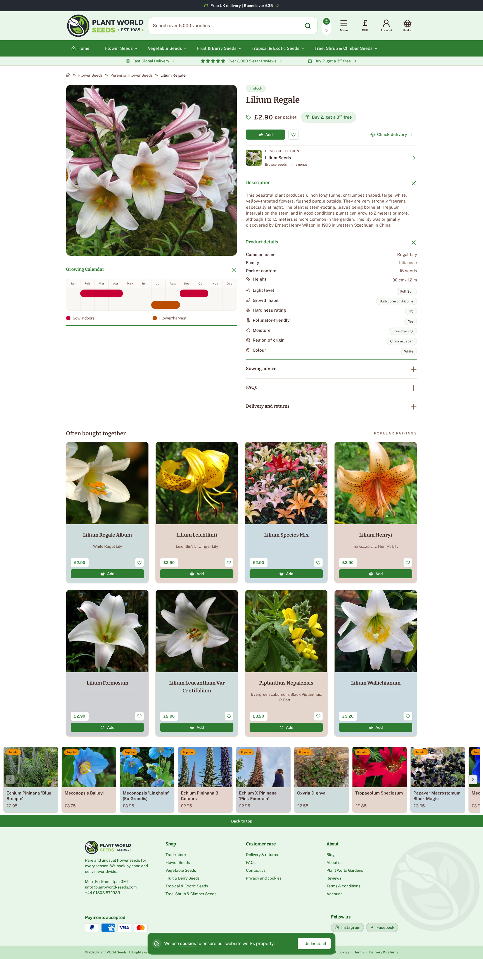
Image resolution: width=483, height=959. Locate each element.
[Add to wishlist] (293, 135)
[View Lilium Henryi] (376, 512)
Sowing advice (261, 368)
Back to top (241, 821)
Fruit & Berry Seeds (182, 878)
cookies (188, 943)
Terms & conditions (343, 886)
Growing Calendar (85, 269)
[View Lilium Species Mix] (286, 512)
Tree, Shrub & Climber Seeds (190, 894)
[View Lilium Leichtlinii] (197, 512)
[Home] (68, 75)
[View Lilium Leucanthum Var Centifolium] (197, 663)
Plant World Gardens (344, 870)
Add (269, 134)
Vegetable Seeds (180, 870)
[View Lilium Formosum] (107, 663)
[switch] (326, 26)
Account (334, 894)
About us (334, 862)
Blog (330, 854)
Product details (262, 242)
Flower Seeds (90, 75)
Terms (359, 952)
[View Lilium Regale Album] (107, 512)
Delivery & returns (262, 854)
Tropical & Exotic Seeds (186, 886)
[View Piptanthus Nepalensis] (286, 663)
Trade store (175, 854)
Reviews (333, 878)
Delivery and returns (268, 406)
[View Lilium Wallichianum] (376, 663)
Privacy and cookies (263, 878)
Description (258, 182)
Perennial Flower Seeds (131, 75)
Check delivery (392, 134)
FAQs (251, 387)
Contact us (256, 870)
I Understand (314, 943)
